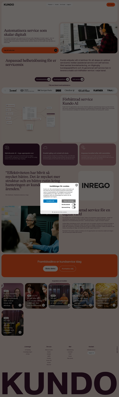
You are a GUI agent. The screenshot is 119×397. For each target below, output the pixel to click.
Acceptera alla (50, 201)
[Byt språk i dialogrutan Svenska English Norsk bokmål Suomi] (76, 185)
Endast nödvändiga (69, 201)
